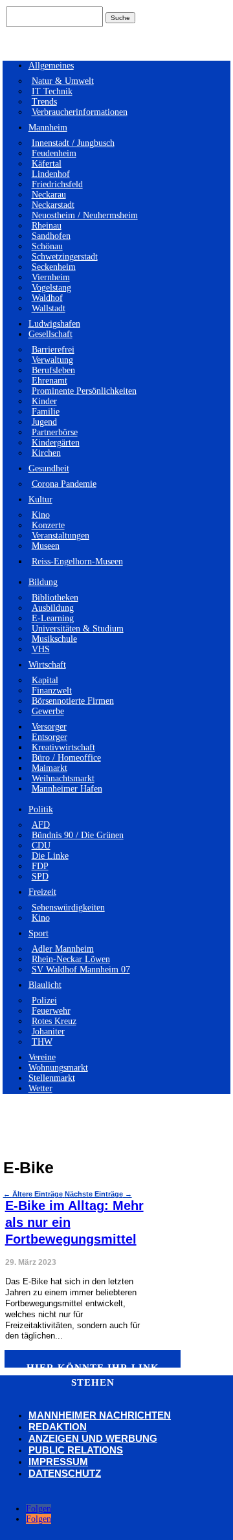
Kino (41, 515)
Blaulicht (44, 985)
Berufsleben (53, 370)
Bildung (43, 582)
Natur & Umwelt (63, 81)
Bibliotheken (55, 597)
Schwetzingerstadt (65, 257)
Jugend (44, 422)
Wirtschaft (47, 665)
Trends (44, 102)
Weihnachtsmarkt (63, 778)
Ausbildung (53, 608)
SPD (40, 876)
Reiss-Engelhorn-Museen (77, 561)
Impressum (58, 1461)
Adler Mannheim (63, 949)
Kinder (44, 401)
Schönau (47, 246)
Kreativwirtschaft (63, 747)
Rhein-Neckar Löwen (71, 959)
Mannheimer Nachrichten (99, 1415)
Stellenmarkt (51, 1078)
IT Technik (52, 91)
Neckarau (49, 195)
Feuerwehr (51, 1011)
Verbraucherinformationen (80, 112)
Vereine (42, 1057)
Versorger (49, 727)
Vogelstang (51, 288)
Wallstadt (48, 308)
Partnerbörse (55, 432)
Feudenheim (54, 153)
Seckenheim (54, 267)
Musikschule (54, 639)
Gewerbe (48, 711)
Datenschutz (64, 1473)
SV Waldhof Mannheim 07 (81, 969)
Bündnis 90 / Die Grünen (78, 835)
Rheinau (46, 226)
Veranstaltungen (60, 535)
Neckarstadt (53, 205)
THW (42, 1042)
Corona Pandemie (64, 484)
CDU (41, 845)
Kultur (40, 499)
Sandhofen (51, 236)
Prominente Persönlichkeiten (84, 391)
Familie (46, 411)
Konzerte (48, 525)
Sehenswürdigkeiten (68, 907)
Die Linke (50, 856)
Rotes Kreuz (54, 1021)
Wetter (40, 1088)
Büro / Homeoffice (66, 758)
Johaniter (48, 1031)
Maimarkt (49, 768)
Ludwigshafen (54, 324)
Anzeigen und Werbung (92, 1438)
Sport (38, 933)
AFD (41, 825)
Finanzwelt (52, 690)
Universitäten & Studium (78, 628)
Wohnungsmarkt (58, 1068)
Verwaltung (52, 360)
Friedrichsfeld (57, 184)
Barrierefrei (53, 349)
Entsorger (49, 737)
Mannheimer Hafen (67, 789)
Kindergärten (56, 442)
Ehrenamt (49, 380)
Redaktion (57, 1426)
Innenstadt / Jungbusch (73, 143)
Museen (46, 546)
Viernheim (51, 277)
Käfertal (46, 164)
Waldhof (47, 298)
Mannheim (47, 127)
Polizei (44, 1000)
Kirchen (46, 453)
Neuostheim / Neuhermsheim (85, 215)
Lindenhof (51, 174)
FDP (40, 866)
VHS (41, 649)
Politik (40, 809)
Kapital (45, 680)
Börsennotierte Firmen (73, 701)
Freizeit (42, 892)
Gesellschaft (50, 334)
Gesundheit (48, 468)
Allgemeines (51, 65)
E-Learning (53, 618)
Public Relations (75, 1449)
